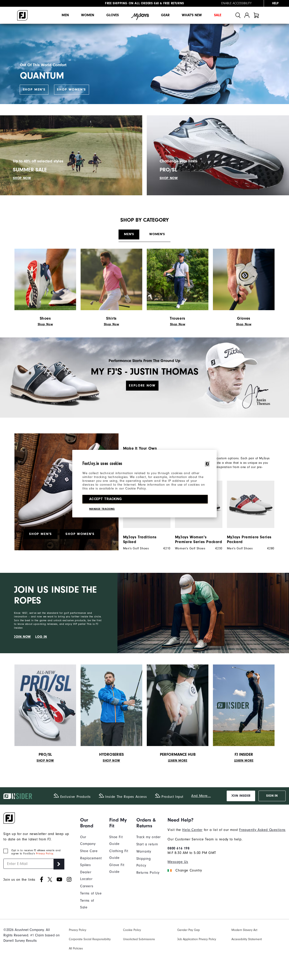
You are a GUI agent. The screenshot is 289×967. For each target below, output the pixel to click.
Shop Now (45, 324)
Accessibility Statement (246, 939)
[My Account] (246, 15)
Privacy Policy (44, 853)
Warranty (143, 851)
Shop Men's (40, 534)
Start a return (147, 844)
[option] (248, 515)
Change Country (188, 870)
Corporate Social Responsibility (90, 939)
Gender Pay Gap (188, 930)
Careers (86, 886)
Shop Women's (80, 534)
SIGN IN (272, 796)
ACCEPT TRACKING (105, 499)
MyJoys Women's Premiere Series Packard (198, 539)
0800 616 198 (178, 848)
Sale (217, 15)
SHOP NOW (22, 178)
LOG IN (41, 637)
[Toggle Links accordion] (91, 822)
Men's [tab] (129, 234)
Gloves (112, 15)
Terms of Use (91, 893)
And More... (201, 796)
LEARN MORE (177, 760)
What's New (192, 15)
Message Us (178, 862)
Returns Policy (148, 873)
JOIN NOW (22, 637)
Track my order (148, 837)
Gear (165, 15)
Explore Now (142, 385)
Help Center (192, 830)
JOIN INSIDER (240, 796)
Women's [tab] (157, 234)
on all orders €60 (132, 3)
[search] (237, 15)
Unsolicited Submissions (139, 939)
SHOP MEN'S (34, 89)
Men (65, 15)
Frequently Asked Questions (262, 830)
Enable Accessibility (236, 3)
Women (87, 15)
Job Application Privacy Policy (196, 939)
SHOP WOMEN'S (71, 89)
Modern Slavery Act (244, 930)
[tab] (256, 15)
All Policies (76, 948)
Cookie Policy (132, 930)
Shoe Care (89, 851)
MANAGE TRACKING (102, 508)
